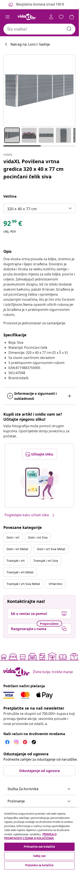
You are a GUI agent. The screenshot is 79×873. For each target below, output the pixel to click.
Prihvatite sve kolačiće (39, 847)
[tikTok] (34, 742)
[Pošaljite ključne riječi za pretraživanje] (69, 28)
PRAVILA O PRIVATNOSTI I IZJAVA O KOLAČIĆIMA (30, 836)
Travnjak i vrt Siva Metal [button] (23, 584)
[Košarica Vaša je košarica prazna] (72, 17)
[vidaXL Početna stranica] (26, 17)
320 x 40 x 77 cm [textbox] (22, 208)
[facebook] (7, 742)
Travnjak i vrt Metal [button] (20, 572)
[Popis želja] (61, 17)
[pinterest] (25, 742)
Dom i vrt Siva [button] (37, 537)
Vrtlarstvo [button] (55, 584)
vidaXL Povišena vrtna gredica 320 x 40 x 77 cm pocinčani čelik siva (33, 169)
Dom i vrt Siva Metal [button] (51, 549)
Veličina (10, 196)
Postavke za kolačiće (39, 865)
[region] (39, 838)
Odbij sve (39, 856)
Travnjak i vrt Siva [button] (45, 561)
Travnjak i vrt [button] (16, 561)
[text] (12, 224)
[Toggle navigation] (8, 17)
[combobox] (39, 29)
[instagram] (16, 742)
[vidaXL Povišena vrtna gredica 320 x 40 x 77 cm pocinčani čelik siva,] (39, 90)
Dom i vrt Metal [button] (17, 549)
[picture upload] (39, 483)
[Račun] (51, 17)
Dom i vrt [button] (13, 537)
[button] (39, 789)
